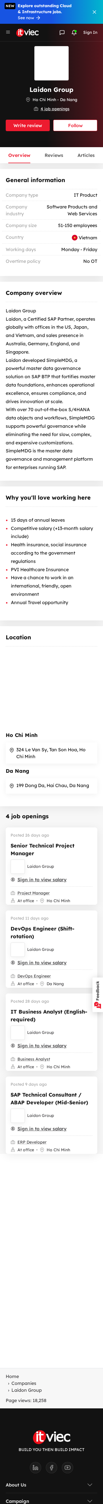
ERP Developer (32, 1142)
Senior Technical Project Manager (42, 849)
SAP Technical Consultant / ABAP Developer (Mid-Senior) (49, 1098)
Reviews (54, 155)
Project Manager (33, 893)
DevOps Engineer (34, 976)
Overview (19, 155)
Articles (86, 155)
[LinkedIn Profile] (38, 1469)
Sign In (90, 32)
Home (12, 1376)
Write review (27, 125)
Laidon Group (40, 866)
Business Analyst (33, 1059)
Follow (75, 125)
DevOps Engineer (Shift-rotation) (42, 932)
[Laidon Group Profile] (18, 867)
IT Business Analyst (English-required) (49, 1015)
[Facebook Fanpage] (54, 1469)
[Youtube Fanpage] (67, 1469)
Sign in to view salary (42, 879)
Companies (23, 1383)
